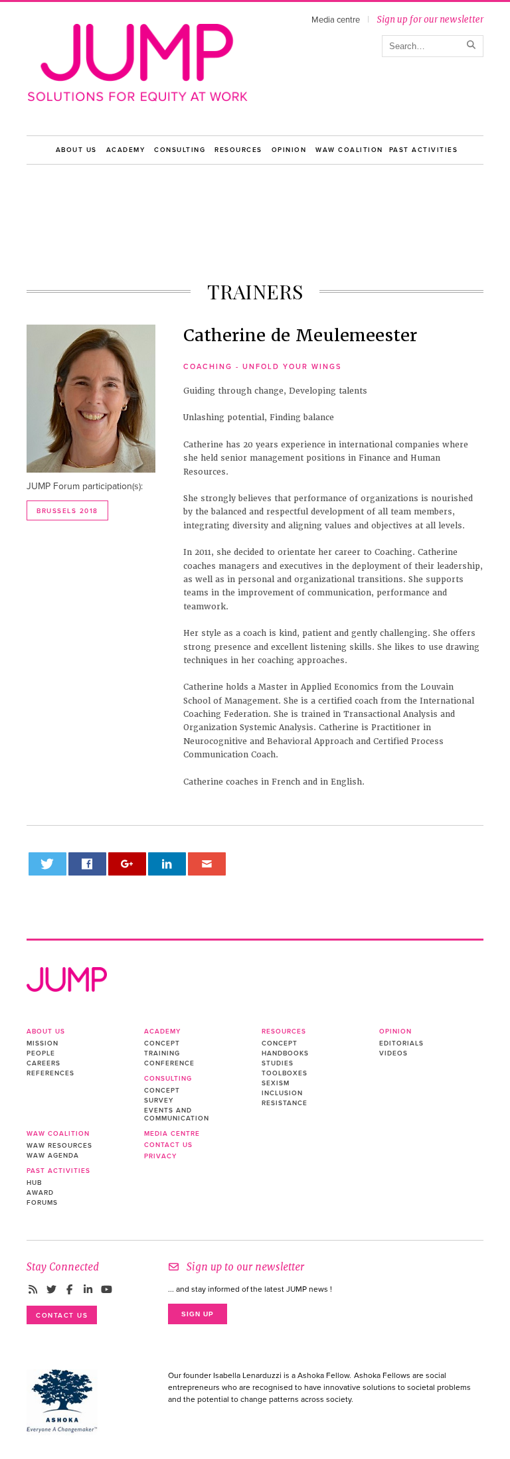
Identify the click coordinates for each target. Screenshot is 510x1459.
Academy (125, 150)
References (50, 1073)
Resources (238, 150)
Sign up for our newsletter (430, 19)
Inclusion (282, 1093)
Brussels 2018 (67, 511)
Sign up (197, 1314)
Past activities (423, 150)
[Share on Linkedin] (167, 864)
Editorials (401, 1043)
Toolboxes (284, 1073)
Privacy (160, 1156)
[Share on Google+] (127, 864)
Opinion (289, 150)
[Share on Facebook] (87, 864)
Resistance (284, 1103)
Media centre (335, 20)
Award (40, 1193)
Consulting (179, 150)
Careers (43, 1063)
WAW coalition (349, 150)
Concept (162, 1043)
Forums (42, 1203)
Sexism (276, 1083)
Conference (169, 1063)
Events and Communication (176, 1114)
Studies (278, 1063)
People (41, 1053)
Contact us (168, 1145)
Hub (34, 1183)
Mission (42, 1043)
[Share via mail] (207, 864)
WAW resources (59, 1146)
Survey (158, 1101)
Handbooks (285, 1053)
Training (162, 1053)
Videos (393, 1053)
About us (76, 150)
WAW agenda (53, 1156)
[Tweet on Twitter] (48, 864)
